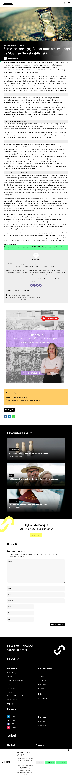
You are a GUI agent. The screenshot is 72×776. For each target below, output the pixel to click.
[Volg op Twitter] (8, 720)
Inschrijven (36, 535)
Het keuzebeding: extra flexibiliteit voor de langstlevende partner (36, 474)
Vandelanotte (12, 456)
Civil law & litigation (13, 673)
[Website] (31, 285)
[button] (69, 2)
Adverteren (41, 676)
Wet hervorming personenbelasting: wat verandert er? (36, 449)
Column (9, 676)
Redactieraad (42, 725)
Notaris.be (11, 482)
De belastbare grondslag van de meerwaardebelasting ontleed (24, 297)
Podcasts (11, 709)
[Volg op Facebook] (8, 724)
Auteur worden (42, 673)
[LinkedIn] (37, 285)
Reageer (10, 410)
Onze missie (41, 721)
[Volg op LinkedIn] (8, 716)
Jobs (40, 694)
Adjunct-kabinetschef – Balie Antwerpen (17, 397)
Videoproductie (42, 680)
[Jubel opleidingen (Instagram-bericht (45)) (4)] (35, 383)
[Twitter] (40, 285)
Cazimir (15, 58)
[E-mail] (34, 285)
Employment (11, 688)
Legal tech (10, 692)
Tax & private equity (13, 699)
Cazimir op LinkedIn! (10, 244)
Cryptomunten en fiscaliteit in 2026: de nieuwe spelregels (22, 300)
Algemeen (11, 475)
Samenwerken (45, 668)
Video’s (10, 704)
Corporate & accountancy (15, 680)
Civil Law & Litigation (14, 501)
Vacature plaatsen (43, 698)
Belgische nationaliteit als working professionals (20, 295)
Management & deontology (15, 696)
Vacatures (41, 688)
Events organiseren (43, 684)
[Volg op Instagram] (8, 727)
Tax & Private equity (17, 45)
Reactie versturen (58, 624)
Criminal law (10, 684)
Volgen (14, 716)
